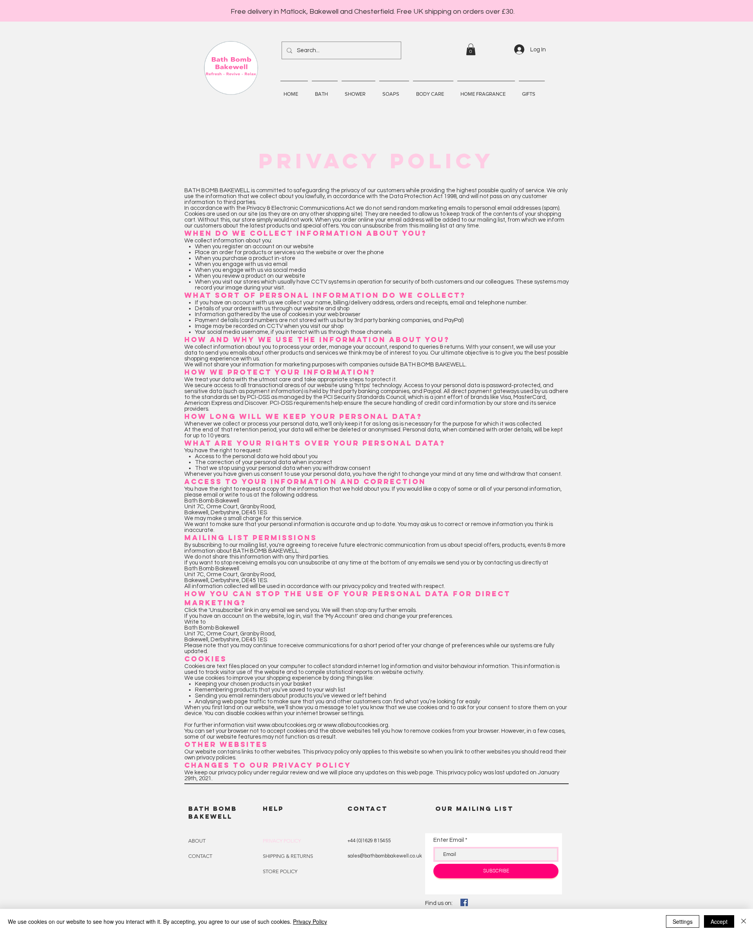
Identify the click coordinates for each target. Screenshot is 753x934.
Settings (683, 921)
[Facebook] (464, 902)
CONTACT (200, 856)
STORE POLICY (280, 871)
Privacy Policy (310, 921)
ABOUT (197, 841)
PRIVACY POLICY (282, 841)
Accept (719, 921)
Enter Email (448, 840)
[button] (471, 49)
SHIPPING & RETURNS (288, 856)
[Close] (743, 921)
